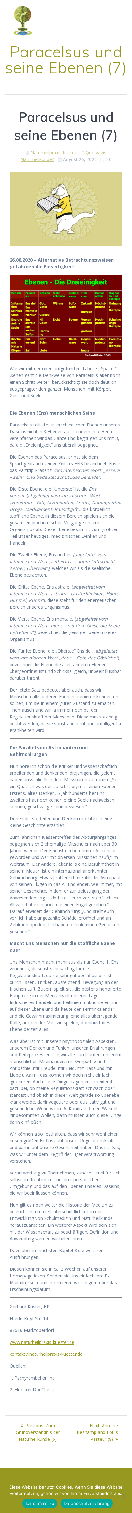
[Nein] (124, 1496)
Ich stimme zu (40, 1503)
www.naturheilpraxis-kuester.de (42, 1342)
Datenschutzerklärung (87, 1503)
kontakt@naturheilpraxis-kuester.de (46, 1354)
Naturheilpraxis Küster (53, 153)
